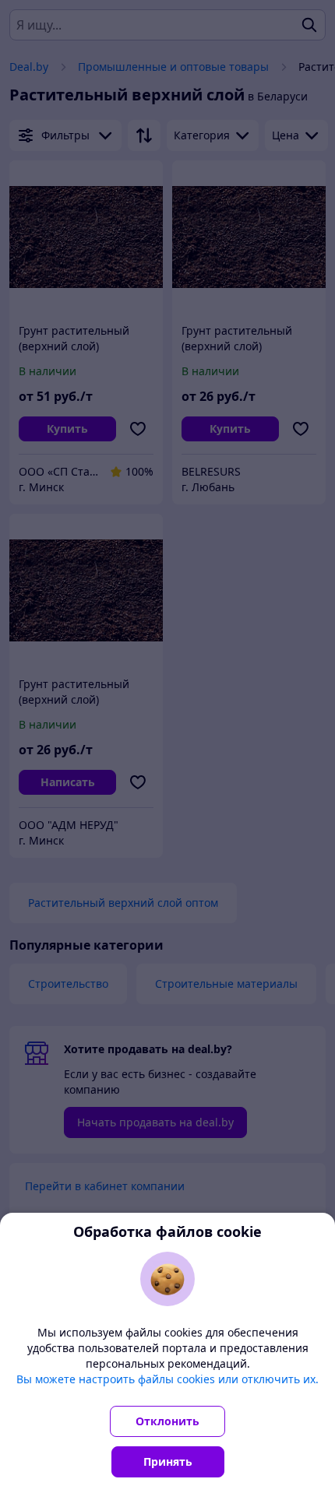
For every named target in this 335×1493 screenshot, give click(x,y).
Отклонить (167, 1421)
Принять (167, 1461)
